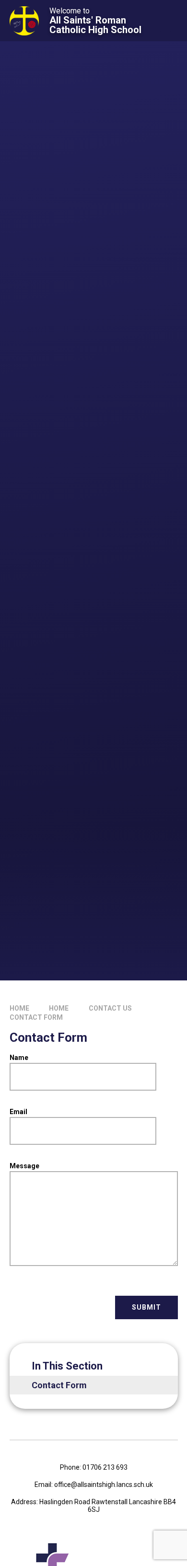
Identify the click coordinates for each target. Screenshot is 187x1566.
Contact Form (36, 1017)
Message (24, 1166)
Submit (146, 1307)
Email (18, 1112)
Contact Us (110, 1008)
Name (19, 1057)
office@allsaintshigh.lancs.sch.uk (103, 1484)
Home (19, 1008)
